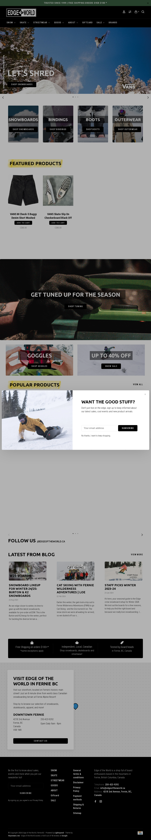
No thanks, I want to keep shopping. (96, 436)
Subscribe (128, 428)
